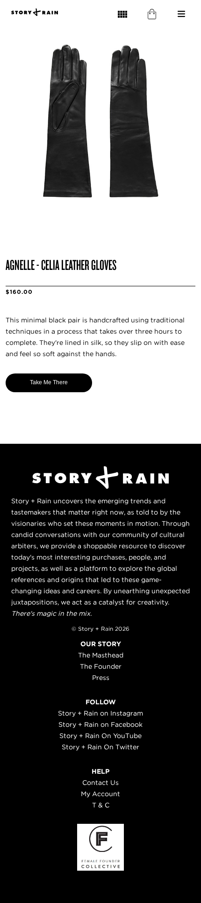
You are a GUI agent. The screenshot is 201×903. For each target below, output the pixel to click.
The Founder (101, 666)
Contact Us (100, 782)
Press (100, 677)
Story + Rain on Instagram (100, 713)
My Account (100, 794)
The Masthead (100, 655)
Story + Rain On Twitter (100, 747)
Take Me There (49, 382)
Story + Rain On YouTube (100, 735)
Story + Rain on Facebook (100, 724)
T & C (100, 805)
